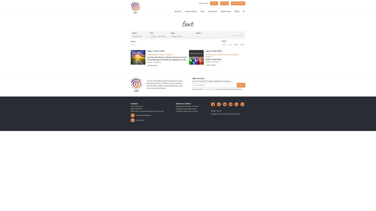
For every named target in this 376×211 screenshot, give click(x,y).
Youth (202, 11)
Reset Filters (238, 35)
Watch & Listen (226, 11)
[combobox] (140, 36)
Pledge (214, 3)
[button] (140, 36)
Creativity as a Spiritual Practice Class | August (222, 55)
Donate (224, 3)
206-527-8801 (139, 120)
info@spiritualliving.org (143, 115)
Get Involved (212, 11)
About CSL (178, 11)
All (224, 44)
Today (230, 44)
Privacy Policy (216, 111)
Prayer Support (238, 3)
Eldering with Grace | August (159, 54)
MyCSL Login (203, 3)
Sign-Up (241, 85)
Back (236, 44)
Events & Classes (191, 11)
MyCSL (237, 11)
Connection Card (209, 89)
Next (242, 44)
